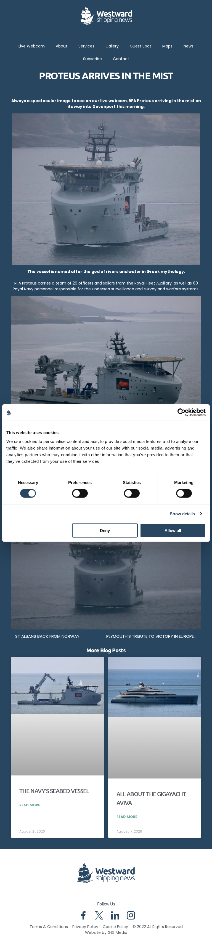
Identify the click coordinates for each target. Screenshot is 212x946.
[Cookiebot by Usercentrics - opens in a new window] (181, 412)
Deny (105, 530)
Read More (29, 805)
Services (86, 46)
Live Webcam (31, 46)
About (61, 46)
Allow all (173, 530)
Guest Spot (140, 46)
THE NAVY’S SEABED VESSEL (54, 790)
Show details (182, 513)
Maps (167, 46)
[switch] (80, 493)
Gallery (112, 46)
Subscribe (92, 59)
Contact (121, 59)
